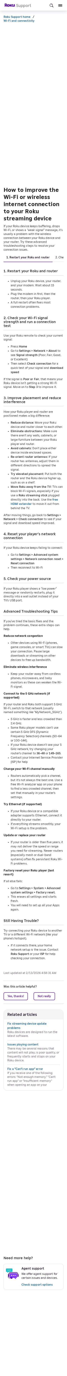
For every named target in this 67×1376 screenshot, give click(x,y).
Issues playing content (22, 1044)
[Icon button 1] (51, 5)
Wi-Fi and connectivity (19, 20)
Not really (44, 996)
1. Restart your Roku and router (28, 257)
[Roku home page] (10, 6)
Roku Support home (17, 17)
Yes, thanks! (16, 996)
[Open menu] (60, 5)
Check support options (37, 1284)
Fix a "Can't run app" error (25, 1069)
